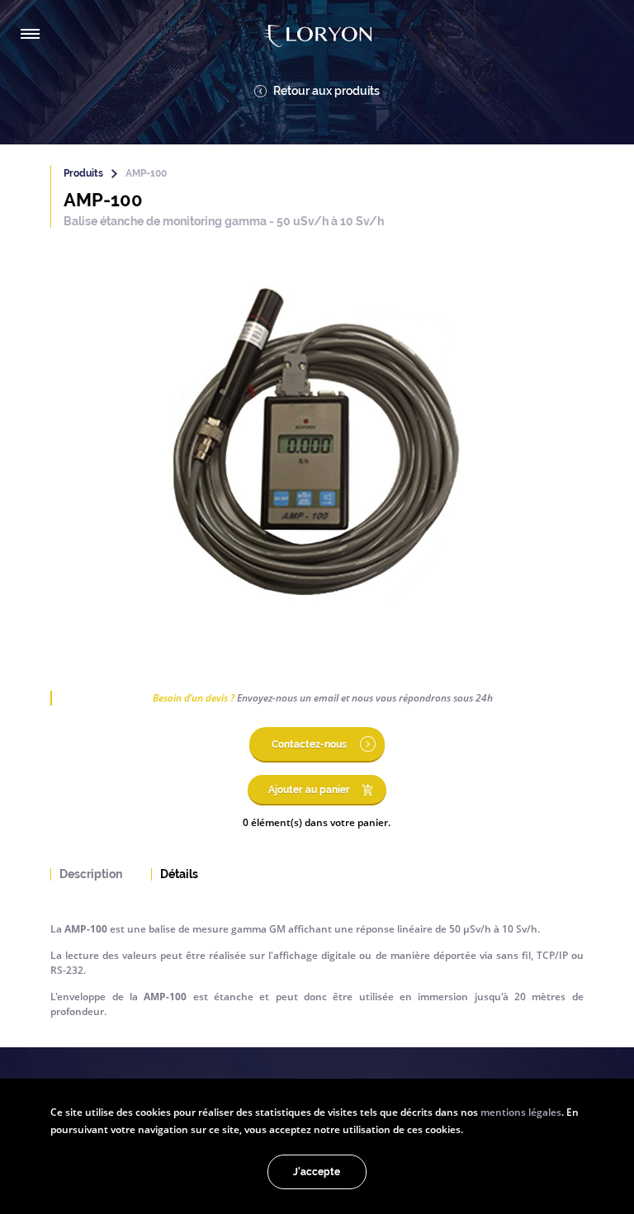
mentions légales (520, 1111)
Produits (83, 173)
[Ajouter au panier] (317, 802)
